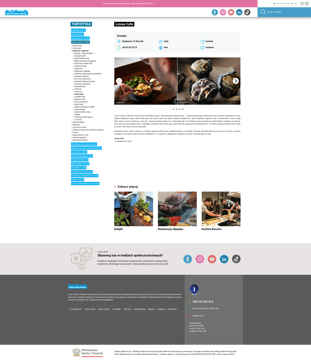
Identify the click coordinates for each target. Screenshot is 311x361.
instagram (210, 47)
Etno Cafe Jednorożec (82, 79)
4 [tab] (179, 109)
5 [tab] (182, 109)
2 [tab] (173, 109)
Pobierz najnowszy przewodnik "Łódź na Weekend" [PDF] (127, 3)
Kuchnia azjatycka (79, 137)
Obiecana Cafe (79, 99)
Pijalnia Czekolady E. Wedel (84, 107)
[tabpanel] (145, 81)
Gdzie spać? (90, 309)
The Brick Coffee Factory (83, 117)
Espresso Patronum (81, 76)
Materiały (172, 309)
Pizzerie (75, 132)
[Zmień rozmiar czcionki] (302, 3)
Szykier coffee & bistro (82, 112)
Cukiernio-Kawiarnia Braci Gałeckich (87, 74)
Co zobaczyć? (77, 34)
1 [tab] (170, 109)
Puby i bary (77, 48)
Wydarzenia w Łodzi (80, 164)
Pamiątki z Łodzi (79, 168)
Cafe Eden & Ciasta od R (83, 63)
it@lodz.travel (197, 316)
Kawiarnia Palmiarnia (82, 84)
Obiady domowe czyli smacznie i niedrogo (88, 130)
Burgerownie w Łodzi (80, 135)
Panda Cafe (78, 104)
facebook (209, 41)
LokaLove (78, 92)
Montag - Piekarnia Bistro (83, 53)
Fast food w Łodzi (79, 127)
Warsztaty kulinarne (80, 140)
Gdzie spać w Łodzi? (80, 38)
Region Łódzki (78, 179)
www (166, 47)
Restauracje (77, 46)
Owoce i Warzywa (81, 102)
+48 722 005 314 (202, 301)
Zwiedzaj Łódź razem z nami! (84, 144)
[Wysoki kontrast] (307, 3)
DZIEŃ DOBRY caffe (81, 58)
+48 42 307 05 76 (129, 47)
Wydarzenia (139, 309)
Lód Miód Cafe (79, 97)
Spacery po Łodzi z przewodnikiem (86, 148)
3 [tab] (176, 109)
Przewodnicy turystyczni (82, 172)
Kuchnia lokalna (79, 122)
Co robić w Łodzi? (79, 152)
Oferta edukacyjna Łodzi (82, 156)
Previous (119, 81)
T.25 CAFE (78, 120)
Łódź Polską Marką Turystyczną (85, 183)
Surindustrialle (79, 109)
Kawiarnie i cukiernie (81, 51)
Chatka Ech (78, 69)
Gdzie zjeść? (104, 309)
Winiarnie (76, 125)
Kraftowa (77, 89)
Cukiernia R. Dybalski (82, 71)
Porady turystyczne (80, 160)
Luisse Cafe (78, 94)
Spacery (127, 309)
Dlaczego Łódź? (78, 30)
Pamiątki (161, 309)
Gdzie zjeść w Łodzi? (80, 42)
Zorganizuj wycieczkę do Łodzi (85, 175)
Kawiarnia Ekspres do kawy (84, 81)
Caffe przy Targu (80, 66)
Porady (151, 309)
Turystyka (81, 24)
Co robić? (116, 309)
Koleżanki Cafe (79, 86)
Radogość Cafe (80, 56)
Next (236, 81)
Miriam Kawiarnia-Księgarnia (85, 61)
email (166, 41)
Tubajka (77, 114)
